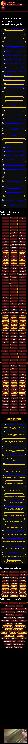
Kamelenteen (22, 365)
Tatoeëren (6, 342)
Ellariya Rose (6, 577)
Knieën (5, 380)
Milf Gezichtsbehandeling (9, 641)
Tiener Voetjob (20, 635)
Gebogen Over (5, 321)
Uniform (14, 392)
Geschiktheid (22, 244)
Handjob (22, 342)
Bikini (22, 309)
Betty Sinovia (5, 595)
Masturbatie (22, 226)
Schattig (22, 327)
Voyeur (14, 410)
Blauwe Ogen (22, 392)
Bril (6, 218)
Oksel (23, 312)
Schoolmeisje (14, 324)
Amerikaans (22, 386)
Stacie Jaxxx (5, 583)
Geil (22, 268)
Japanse (6, 250)
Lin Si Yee (6, 580)
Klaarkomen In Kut (23, 632)
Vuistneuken (14, 336)
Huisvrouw (22, 354)
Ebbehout (22, 280)
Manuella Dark (5, 589)
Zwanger (22, 336)
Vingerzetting (22, 265)
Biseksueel (13, 365)
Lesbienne (5, 303)
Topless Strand (18, 647)
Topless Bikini (9, 647)
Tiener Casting (8, 629)
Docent (5, 229)
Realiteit (12, 351)
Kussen (14, 348)
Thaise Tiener (21, 617)
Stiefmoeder (14, 244)
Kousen (5, 359)
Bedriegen (14, 386)
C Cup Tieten (14, 620)
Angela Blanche (14, 595)
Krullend (22, 241)
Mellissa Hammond (14, 574)
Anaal (14, 300)
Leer (6, 365)
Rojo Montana (23, 586)
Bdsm (5, 244)
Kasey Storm (22, 583)
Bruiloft (22, 410)
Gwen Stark (22, 577)
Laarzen (22, 247)
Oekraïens (6, 348)
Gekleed (22, 294)
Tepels (14, 224)
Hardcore (22, 253)
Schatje (5, 221)
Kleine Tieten (6, 283)
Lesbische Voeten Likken (7, 608)
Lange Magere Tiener (7, 626)
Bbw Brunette (15, 638)
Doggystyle (5, 268)
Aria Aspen (4, 571)
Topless (5, 395)
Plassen (6, 333)
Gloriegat (24, 413)
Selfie (22, 221)
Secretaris (14, 306)
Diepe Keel (14, 286)
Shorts (5, 327)
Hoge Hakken (22, 339)
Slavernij (22, 232)
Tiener (22, 235)
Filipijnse (14, 374)
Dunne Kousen (9, 623)
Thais (14, 398)
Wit (12, 274)
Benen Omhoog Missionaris (8, 611)
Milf (22, 300)
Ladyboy (6, 277)
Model (5, 238)
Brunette (14, 241)
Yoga (22, 371)
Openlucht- (23, 321)
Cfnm (14, 371)
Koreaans (14, 389)
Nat (6, 374)
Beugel (22, 395)
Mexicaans (5, 401)
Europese (6, 315)
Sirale (4, 574)
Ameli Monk (23, 571)
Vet (5, 256)
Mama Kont (19, 605)
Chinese (22, 368)
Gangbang (22, 271)
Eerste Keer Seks (10, 605)
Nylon (6, 253)
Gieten (22, 324)
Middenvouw (5, 404)
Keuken (5, 368)
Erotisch (14, 380)
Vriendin (6, 389)
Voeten (5, 235)
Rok (5, 265)
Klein (14, 294)
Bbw (14, 280)
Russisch (6, 259)
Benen (5, 345)
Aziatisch (6, 289)
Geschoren (5, 354)
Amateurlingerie (5, 638)
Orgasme (22, 377)
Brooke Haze (24, 574)
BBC (14, 339)
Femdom (6, 232)
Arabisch (6, 410)
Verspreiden (5, 226)
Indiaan (22, 374)
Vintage (5, 280)
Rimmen (5, 318)
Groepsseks (5, 386)
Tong (22, 401)
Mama (4, 274)
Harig (22, 306)
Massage (6, 294)
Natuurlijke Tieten (22, 330)
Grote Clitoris (22, 238)
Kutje (14, 232)
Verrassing (14, 289)
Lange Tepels (4, 632)
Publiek (12, 362)
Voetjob (22, 348)
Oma (22, 250)
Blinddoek (14, 345)
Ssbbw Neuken (9, 614)
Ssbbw (14, 253)
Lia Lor (14, 580)
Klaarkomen (22, 224)
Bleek (14, 404)
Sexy (14, 359)
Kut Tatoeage (8, 644)
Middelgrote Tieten (22, 351)
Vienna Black (6, 592)
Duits (22, 345)
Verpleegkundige (14, 312)
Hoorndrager (23, 357)
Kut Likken (22, 256)
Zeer (6, 383)
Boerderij (14, 401)
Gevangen (4, 351)
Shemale (14, 226)
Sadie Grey (14, 586)
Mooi (14, 218)
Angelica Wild (23, 589)
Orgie (6, 336)
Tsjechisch (14, 395)
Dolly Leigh (22, 580)
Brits (14, 271)
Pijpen (14, 256)
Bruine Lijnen (13, 632)
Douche (5, 309)
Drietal (4, 312)
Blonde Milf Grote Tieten (9, 617)
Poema (14, 277)
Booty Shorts (4, 602)
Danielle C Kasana (14, 571)
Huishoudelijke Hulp (22, 362)
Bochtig (13, 303)
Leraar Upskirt (5, 620)
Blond (6, 247)
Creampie (6, 262)
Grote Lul (14, 221)
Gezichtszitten (22, 318)
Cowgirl (22, 333)
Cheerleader (22, 404)
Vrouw (22, 289)
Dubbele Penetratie (14, 413)
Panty (6, 292)
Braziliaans (4, 330)
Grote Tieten (5, 297)
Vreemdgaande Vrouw (9, 635)
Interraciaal (14, 383)
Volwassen (22, 292)
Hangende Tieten (5, 357)
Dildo (14, 354)
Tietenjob (6, 300)
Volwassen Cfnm (13, 602)
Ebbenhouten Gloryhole (21, 608)
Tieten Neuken (23, 602)
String (14, 262)
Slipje (6, 286)
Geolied (14, 247)
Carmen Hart (23, 595)
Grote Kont (22, 297)
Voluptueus (22, 283)
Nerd (14, 327)
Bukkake (14, 368)
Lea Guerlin (14, 589)
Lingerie (14, 238)
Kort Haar (22, 277)
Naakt (14, 377)
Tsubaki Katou (5, 586)
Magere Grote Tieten (18, 644)
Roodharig (14, 297)
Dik (14, 235)
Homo (5, 224)
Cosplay (13, 318)
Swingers (22, 380)
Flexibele (14, 309)
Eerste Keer (5, 371)
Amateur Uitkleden (18, 629)
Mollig (22, 315)
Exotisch (4, 413)
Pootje (14, 333)
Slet (14, 229)
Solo (22, 262)
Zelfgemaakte (6, 398)
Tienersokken (19, 614)
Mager (14, 259)
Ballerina (14, 407)
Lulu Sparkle (14, 583)
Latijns (22, 218)
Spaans (22, 407)
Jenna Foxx (14, 592)
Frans (5, 339)
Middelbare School (22, 274)
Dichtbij (22, 359)
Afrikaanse (12, 330)
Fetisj (6, 271)
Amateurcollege (18, 623)
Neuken (5, 241)
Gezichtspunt (14, 321)
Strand (13, 265)
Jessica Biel (22, 592)
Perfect (14, 250)
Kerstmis (14, 292)
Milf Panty (21, 641)
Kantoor (6, 377)
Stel (22, 286)
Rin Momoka (14, 577)
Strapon (22, 383)
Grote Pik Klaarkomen (21, 611)
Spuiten (5, 392)
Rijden (22, 389)
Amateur (22, 229)
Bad (22, 398)
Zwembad (14, 268)
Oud (14, 342)
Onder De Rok (22, 303)
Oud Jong (22, 259)
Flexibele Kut (23, 638)
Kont (14, 283)
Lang (14, 315)
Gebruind (6, 407)
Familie (5, 324)
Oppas (22, 620)
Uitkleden (6, 306)
